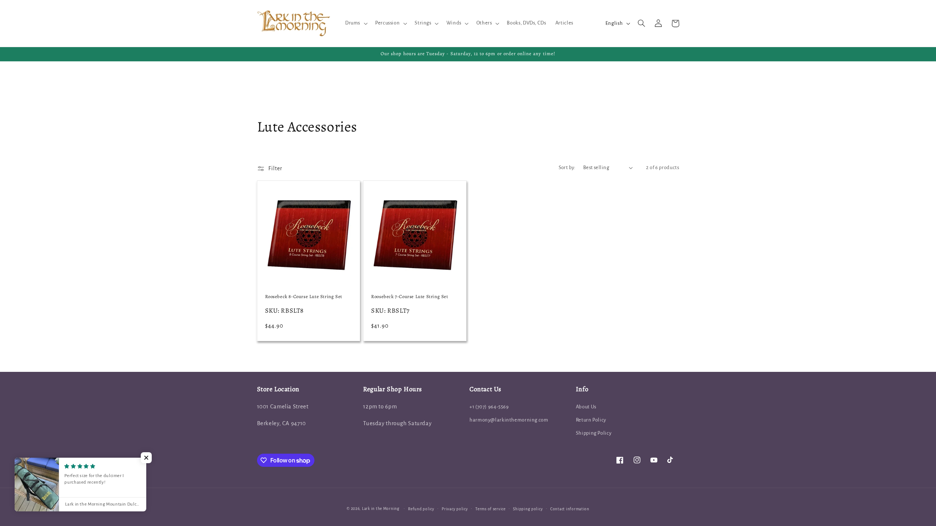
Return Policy (591, 420)
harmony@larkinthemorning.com (508, 420)
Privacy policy (455, 509)
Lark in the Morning (381, 509)
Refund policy (421, 509)
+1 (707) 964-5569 (489, 406)
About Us (586, 406)
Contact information (569, 509)
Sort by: (567, 167)
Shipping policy (528, 509)
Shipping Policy (593, 433)
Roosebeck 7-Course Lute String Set (409, 297)
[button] (355, 23)
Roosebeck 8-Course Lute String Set (303, 297)
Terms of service (490, 509)
